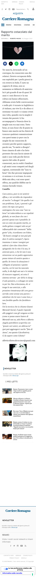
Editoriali (4, 38)
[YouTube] (13, 9)
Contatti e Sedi (9, 555)
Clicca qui (15, 375)
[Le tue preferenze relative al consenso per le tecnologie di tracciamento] (32, 574)
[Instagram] (9, 9)
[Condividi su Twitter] (11, 63)
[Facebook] (2, 9)
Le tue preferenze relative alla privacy (20, 569)
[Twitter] (6, 9)
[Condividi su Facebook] (5, 63)
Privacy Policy (14, 558)
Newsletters (20, 9)
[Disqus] (18, 475)
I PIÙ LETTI (12, 382)
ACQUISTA (18, 13)
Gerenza (18, 555)
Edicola (23, 558)
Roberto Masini (15, 38)
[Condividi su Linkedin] (22, 63)
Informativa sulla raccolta (12, 573)
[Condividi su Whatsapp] (16, 63)
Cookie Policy (27, 555)
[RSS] (25, 546)
